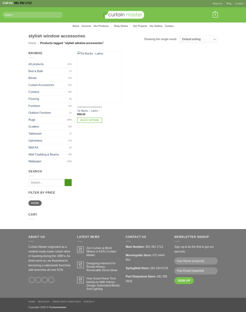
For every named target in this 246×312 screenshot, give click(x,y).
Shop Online (121, 26)
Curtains (33, 91)
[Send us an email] (236, 14)
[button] (215, 15)
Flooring (33, 98)
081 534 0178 (159, 268)
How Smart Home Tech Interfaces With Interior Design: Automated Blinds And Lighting (103, 283)
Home (76, 26)
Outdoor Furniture (39, 112)
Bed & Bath (35, 71)
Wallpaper (34, 161)
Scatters (33, 126)
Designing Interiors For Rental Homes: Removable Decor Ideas (101, 267)
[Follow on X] (231, 14)
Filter (35, 203)
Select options (89, 120)
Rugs (31, 119)
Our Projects (140, 26)
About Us (217, 3)
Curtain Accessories (41, 85)
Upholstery (35, 140)
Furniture (34, 105)
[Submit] (59, 15)
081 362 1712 (23, 2)
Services (86, 26)
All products (36, 64)
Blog (229, 3)
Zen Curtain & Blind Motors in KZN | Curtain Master (101, 251)
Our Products (101, 26)
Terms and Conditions (66, 301)
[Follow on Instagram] (226, 14)
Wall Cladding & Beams (43, 154)
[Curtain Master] (123, 15)
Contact (239, 3)
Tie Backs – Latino (87, 110)
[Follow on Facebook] (222, 14)
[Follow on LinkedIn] (241, 14)
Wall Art (33, 147)
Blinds (32, 78)
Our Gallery (156, 26)
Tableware (35, 133)
